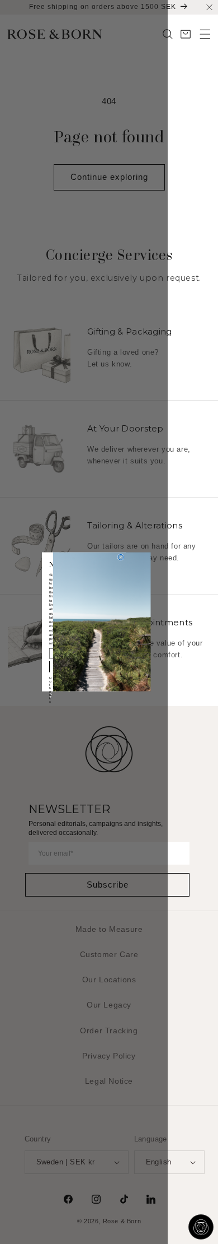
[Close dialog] (121, 557)
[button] (205, 34)
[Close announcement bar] (209, 7)
